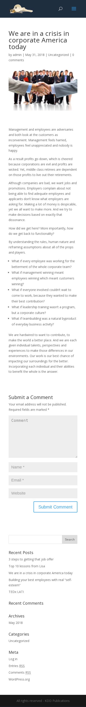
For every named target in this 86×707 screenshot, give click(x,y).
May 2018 (16, 623)
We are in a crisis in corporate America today (41, 573)
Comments (20, 672)
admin (17, 55)
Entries (17, 666)
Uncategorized (58, 55)
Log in (13, 659)
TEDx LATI (16, 592)
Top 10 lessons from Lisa (27, 566)
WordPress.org (19, 679)
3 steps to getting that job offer (31, 559)
